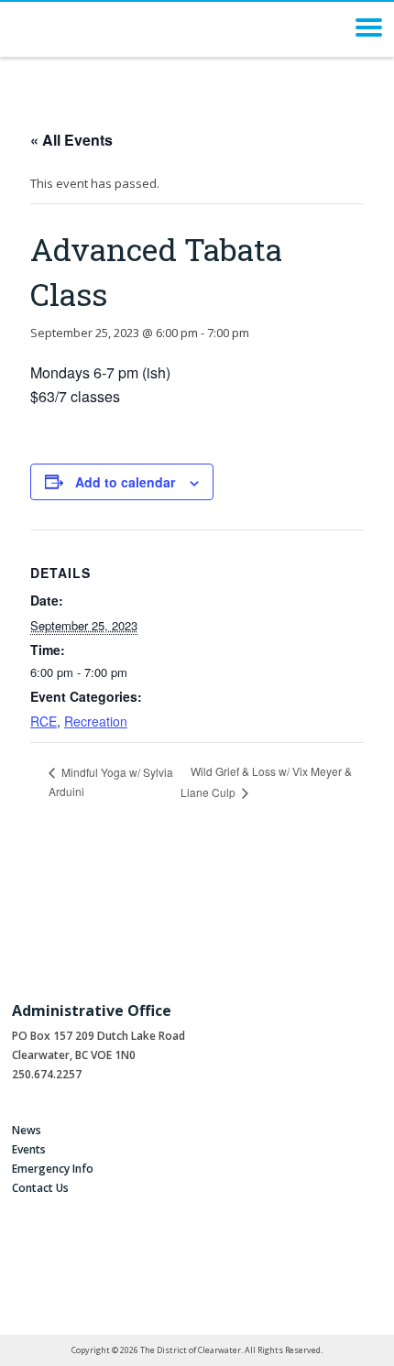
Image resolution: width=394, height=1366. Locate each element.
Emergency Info (52, 1168)
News (26, 1130)
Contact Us (40, 1188)
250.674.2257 (47, 1074)
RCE (43, 721)
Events (29, 1149)
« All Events (71, 139)
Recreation (95, 721)
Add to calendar (125, 482)
